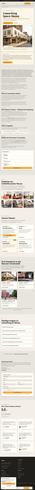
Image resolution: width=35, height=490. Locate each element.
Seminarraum (3, 476)
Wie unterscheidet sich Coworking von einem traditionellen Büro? (14, 330)
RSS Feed (19, 477)
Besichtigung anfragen (7, 62)
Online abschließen (9, 235)
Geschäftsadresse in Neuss (6, 233)
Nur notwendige (8, 485)
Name (4, 382)
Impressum (19, 461)
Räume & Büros (3, 473)
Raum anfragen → (22, 251)
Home (2, 6)
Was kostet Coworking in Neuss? (8, 327)
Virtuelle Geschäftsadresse (5, 474)
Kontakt (19, 464)
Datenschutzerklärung (10, 390)
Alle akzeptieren (8, 483)
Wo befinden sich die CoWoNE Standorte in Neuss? (11, 338)
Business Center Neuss (17, 309)
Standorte (5, 6)
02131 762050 (25, 0)
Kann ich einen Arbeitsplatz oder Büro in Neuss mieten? (12, 341)
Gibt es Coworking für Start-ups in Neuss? (9, 334)
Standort (4, 378)
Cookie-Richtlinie (8, 481)
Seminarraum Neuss (22, 308)
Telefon (5, 386)
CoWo (3, 3)
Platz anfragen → (5, 251)
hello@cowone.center (31, 0)
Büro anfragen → (21, 237)
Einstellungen (3, 487)
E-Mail (19, 382)
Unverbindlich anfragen (17, 392)
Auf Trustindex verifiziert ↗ (5, 416)
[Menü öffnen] (32, 3)
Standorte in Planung (21, 473)
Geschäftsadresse (7, 269)
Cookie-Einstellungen (21, 468)
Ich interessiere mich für (6, 374)
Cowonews (19, 465)
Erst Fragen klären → (5, 237)
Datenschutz (20, 462)
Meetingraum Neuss (11, 308)
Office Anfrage (27, 3)
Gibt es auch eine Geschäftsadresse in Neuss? (10, 345)
